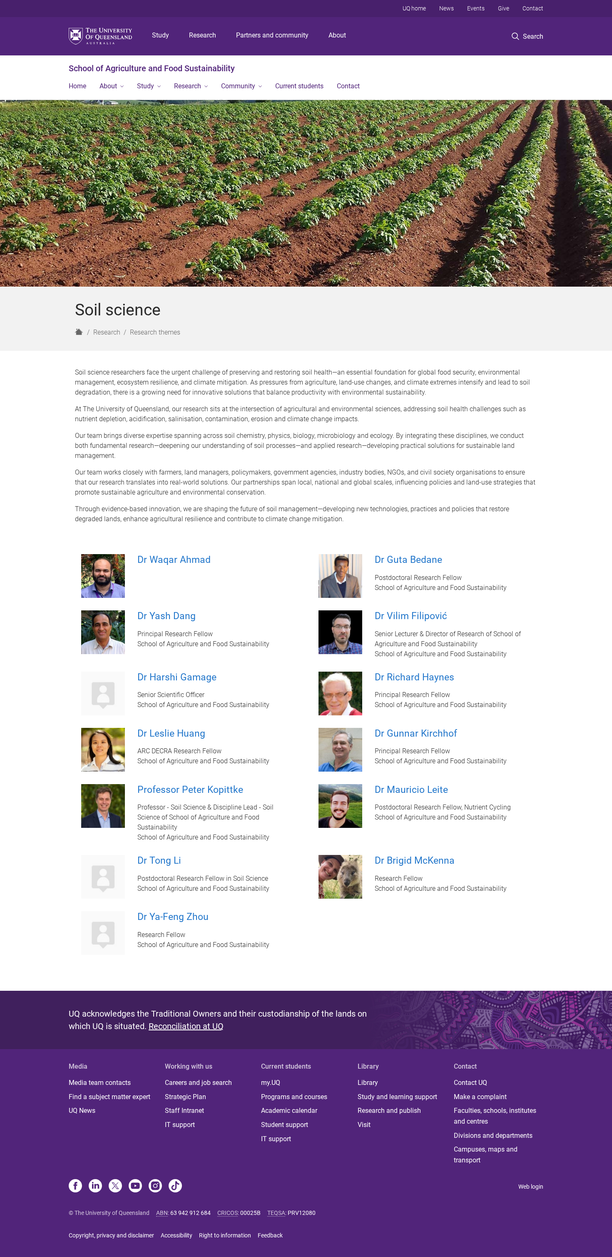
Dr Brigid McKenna (415, 860)
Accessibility (176, 1235)
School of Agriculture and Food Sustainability (152, 68)
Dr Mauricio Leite (411, 789)
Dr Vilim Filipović (411, 616)
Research (202, 35)
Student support (284, 1125)
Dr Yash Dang (166, 616)
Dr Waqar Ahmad (174, 559)
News (446, 8)
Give (503, 8)
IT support (180, 1125)
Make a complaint (480, 1097)
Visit (364, 1125)
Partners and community (272, 35)
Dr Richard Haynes (414, 677)
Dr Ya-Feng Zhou (173, 916)
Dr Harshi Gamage (176, 677)
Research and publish (389, 1111)
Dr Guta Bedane (408, 559)
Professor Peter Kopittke (190, 789)
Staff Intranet (184, 1111)
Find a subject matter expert (109, 1097)
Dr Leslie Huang (171, 733)
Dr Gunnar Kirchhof (416, 733)
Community (238, 86)
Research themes (155, 332)
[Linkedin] (95, 1186)
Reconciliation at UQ (186, 1026)
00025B (250, 1213)
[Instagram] (155, 1186)
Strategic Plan (185, 1097)
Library (368, 1083)
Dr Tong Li (159, 860)
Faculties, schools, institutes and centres (495, 1116)
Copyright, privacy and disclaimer (111, 1235)
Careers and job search (198, 1083)
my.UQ (270, 1083)
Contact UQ (470, 1083)
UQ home (414, 8)
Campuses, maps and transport (485, 1154)
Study (160, 35)
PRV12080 (302, 1213)
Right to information (225, 1235)
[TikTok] (175, 1186)
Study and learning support (397, 1097)
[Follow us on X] (115, 1186)
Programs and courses (294, 1097)
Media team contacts (100, 1083)
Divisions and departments (493, 1136)
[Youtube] (135, 1186)
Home (77, 86)
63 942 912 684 (190, 1213)
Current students (299, 86)
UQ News (82, 1111)
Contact (532, 8)
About (337, 35)
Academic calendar (289, 1111)
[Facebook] (75, 1186)
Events (476, 8)
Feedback (270, 1235)
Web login (530, 1186)
